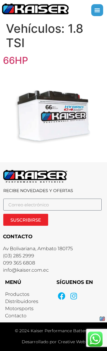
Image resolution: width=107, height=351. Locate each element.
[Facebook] (61, 296)
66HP (15, 60)
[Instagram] (73, 296)
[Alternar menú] (97, 10)
